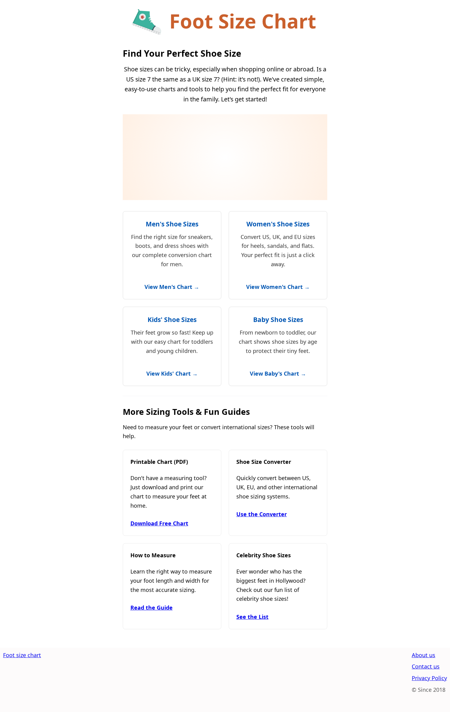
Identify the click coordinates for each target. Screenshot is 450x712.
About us (423, 655)
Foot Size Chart (242, 21)
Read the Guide (151, 607)
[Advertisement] (225, 157)
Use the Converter (261, 514)
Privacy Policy (429, 678)
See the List (252, 616)
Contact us (426, 666)
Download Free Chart (159, 523)
